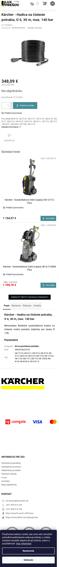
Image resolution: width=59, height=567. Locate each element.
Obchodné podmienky (11, 463)
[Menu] (52, 3)
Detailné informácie (9, 127)
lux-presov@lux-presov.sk (17, 501)
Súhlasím (28, 560)
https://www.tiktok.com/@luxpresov (22, 517)
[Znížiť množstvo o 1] (11, 107)
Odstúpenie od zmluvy (11, 467)
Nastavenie (28, 551)
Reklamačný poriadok (11, 470)
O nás (4, 477)
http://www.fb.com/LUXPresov (20, 513)
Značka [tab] (37, 305)
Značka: (34, 28)
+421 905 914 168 (14, 505)
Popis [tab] (7, 305)
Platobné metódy (9, 474)
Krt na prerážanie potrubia (27, 346)
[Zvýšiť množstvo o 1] (11, 103)
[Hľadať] (37, 3)
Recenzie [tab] (16, 305)
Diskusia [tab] (27, 305)
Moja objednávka (9, 485)
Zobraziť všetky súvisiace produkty (29, 297)
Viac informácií (23, 543)
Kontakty (5, 481)
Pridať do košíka (27, 105)
